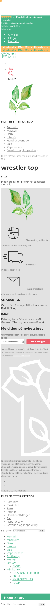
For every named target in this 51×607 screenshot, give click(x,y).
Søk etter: (6, 530)
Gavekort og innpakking (22, 150)
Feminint (12, 127)
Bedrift (5, 308)
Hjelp (16, 582)
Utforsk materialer (36, 305)
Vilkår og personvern (24, 322)
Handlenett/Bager (18, 140)
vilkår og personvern (21, 355)
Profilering (13, 556)
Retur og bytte (9, 319)
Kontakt (13, 41)
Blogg (12, 38)
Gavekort (6, 322)
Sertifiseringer (18, 305)
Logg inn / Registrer (25, 572)
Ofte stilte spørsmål (30, 319)
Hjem (4, 156)
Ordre (16, 576)
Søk (42, 531)
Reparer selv (15, 147)
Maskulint (13, 130)
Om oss (13, 34)
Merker (11, 559)
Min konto (13, 569)
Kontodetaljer (22, 579)
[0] (10, 69)
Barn (10, 134)
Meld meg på (38, 341)
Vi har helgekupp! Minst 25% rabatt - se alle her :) (25, 47)
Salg (9, 143)
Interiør (11, 137)
